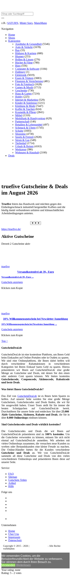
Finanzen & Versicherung (29, 81)
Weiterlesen (23, 565)
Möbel (18, 115)
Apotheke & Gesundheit (28, 44)
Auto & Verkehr (24, 47)
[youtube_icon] (18, 518)
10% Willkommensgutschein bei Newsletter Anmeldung (35, 318)
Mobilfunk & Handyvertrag (30, 118)
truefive (5, 266)
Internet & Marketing (26, 99)
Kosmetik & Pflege (25, 112)
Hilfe (11, 486)
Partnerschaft (22, 121)
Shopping (20, 133)
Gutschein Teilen (17, 480)
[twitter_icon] (9, 504)
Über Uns (13, 534)
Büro (18, 65)
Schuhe (19, 130)
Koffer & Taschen (25, 109)
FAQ (11, 473)
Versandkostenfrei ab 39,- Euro (35, 271)
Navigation (7, 28)
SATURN (12, 23)
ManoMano (40, 23)
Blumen (19, 56)
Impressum (14, 537)
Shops (11, 37)
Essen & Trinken (24, 78)
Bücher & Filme (24, 62)
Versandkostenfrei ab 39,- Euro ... (17, 277)
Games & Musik (24, 87)
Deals (11, 155)
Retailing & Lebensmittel (28, 124)
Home (11, 34)
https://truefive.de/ (11, 229)
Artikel (12, 483)
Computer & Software (27, 68)
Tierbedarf (20, 143)
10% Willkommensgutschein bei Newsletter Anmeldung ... (29, 324)
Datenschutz (15, 540)
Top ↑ (4, 341)
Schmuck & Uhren (25, 127)
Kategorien (14, 40)
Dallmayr (20, 71)
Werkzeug (20, 149)
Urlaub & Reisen (24, 146)
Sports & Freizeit (24, 137)
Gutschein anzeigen (12, 282)
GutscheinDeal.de (27, 396)
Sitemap (12, 476)
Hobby (19, 96)
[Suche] (2, 18)
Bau (17, 50)
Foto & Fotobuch (24, 84)
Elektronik (21, 75)
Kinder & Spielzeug (26, 102)
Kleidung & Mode (25, 106)
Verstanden (8, 565)
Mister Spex (26, 23)
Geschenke (21, 90)
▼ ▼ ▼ (36, 223)
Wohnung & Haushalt (27, 152)
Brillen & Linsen (24, 59)
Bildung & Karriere (25, 53)
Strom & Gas (22, 140)
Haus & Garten (23, 93)
